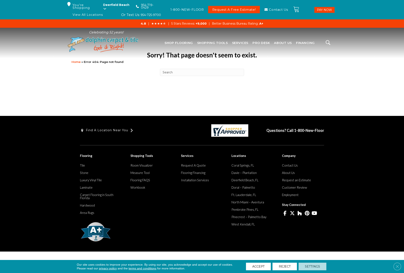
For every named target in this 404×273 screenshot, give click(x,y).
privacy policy (108, 268)
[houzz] (300, 213)
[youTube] (314, 213)
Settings (312, 266)
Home (76, 62)
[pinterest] (307, 213)
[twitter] (292, 213)
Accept (258, 266)
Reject (285, 266)
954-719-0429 (147, 6)
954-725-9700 (151, 15)
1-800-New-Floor (309, 130)
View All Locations (88, 14)
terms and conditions (142, 268)
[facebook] (285, 213)
